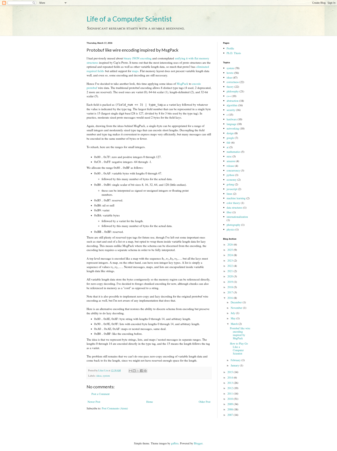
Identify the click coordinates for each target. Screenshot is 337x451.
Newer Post (94, 402)
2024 (230, 255)
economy (232, 179)
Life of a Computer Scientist (129, 18)
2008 (230, 409)
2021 (230, 271)
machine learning (236, 198)
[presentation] (172, 258)
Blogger (198, 443)
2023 (230, 260)
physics (231, 229)
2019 (230, 282)
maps (135, 71)
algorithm (232, 105)
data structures (234, 207)
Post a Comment (100, 394)
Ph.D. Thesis (234, 53)
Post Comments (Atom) (115, 408)
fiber (229, 212)
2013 (230, 383)
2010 (230, 399)
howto (230, 73)
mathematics (233, 152)
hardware (232, 119)
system (106, 375)
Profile (230, 48)
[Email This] (130, 371)
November (237, 308)
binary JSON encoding (138, 58)
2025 (230, 250)
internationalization (237, 217)
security (231, 110)
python (230, 175)
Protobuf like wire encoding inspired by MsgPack (240, 333)
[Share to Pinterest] (145, 371)
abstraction (233, 101)
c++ (229, 96)
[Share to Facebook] (142, 371)
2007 (230, 415)
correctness (233, 82)
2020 (230, 276)
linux (229, 194)
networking (233, 128)
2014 (230, 377)
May (233, 318)
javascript (232, 189)
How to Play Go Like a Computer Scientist (239, 348)
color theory (233, 203)
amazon (231, 161)
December (237, 302)
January (235, 365)
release (230, 166)
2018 (230, 287)
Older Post (204, 402)
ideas (99, 375)
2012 (230, 388)
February (236, 360)
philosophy (233, 91)
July (233, 313)
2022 (230, 266)
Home (149, 402)
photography (233, 225)
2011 (230, 393)
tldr (229, 142)
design (230, 133)
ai (228, 147)
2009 (230, 404)
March (235, 324)
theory (230, 86)
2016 (230, 298)
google (230, 138)
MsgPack (182, 84)
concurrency (233, 170)
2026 (230, 244)
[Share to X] (138, 371)
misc (229, 156)
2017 (230, 292)
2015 (230, 372)
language (231, 124)
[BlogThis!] (134, 371)
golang (230, 184)
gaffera (174, 443)
